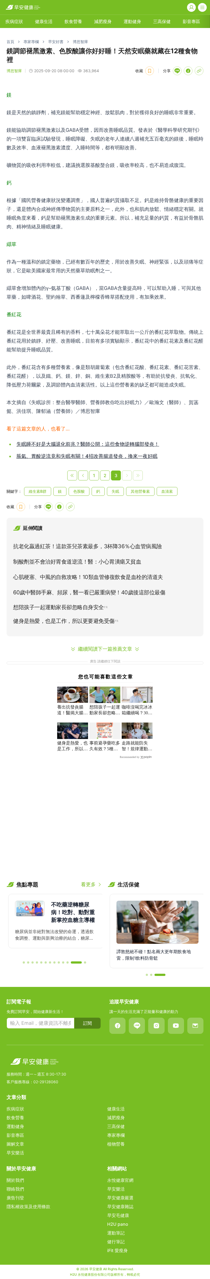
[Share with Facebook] (188, 70)
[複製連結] (199, 70)
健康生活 (43, 21)
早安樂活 (15, 1152)
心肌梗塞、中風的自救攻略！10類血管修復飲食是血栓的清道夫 (88, 577)
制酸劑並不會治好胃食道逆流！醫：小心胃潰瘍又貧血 (77, 561)
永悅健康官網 (120, 1180)
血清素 (167, 491)
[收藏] (149, 70)
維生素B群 (37, 491)
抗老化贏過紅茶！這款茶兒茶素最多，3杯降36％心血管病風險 (87, 546)
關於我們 (15, 1180)
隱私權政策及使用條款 (28, 1206)
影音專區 (191, 21)
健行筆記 (116, 1241)
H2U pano (117, 1224)
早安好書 (55, 41)
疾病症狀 (14, 21)
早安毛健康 (118, 1215)
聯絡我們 (15, 1189)
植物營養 (116, 1144)
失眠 (115, 491)
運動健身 (132, 21)
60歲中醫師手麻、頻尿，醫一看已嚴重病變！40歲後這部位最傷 (89, 592)
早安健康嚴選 (120, 1197)
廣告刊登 (15, 1197)
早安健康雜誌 (120, 1206)
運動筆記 (116, 1233)
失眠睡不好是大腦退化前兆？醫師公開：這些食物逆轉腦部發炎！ (87, 444)
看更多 (88, 884)
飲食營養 (73, 21)
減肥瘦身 (103, 21)
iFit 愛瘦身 (117, 1250)
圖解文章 (15, 1144)
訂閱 (87, 1023)
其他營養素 (140, 491)
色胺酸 (79, 491)
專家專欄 (31, 41)
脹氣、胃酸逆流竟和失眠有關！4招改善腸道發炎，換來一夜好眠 (87, 456)
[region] (54, 925)
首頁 (10, 41)
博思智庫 (80, 41)
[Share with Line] (177, 70)
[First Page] (72, 475)
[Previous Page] (83, 475)
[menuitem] (14, 21)
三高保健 (162, 21)
